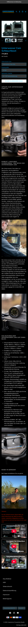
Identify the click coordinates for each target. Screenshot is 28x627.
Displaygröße (5, 67)
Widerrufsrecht (7, 586)
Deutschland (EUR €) (9, 608)
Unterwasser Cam (6, 61)
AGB (4, 582)
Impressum (6, 594)
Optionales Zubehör (7, 73)
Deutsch (21, 608)
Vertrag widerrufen (21, 625)
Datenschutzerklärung (9, 590)
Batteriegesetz (7, 598)
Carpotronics (11, 622)
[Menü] (25, 11)
